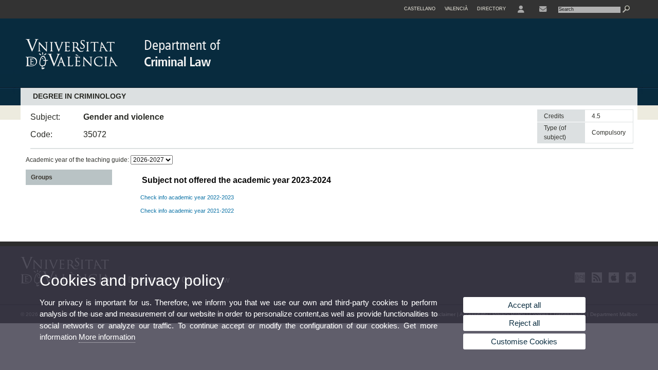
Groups (41, 177)
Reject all (524, 323)
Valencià (456, 8)
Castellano (419, 8)
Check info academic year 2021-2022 (187, 211)
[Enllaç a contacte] (542, 9)
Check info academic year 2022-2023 (187, 197)
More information (107, 336)
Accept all (524, 305)
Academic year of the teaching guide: (78, 159)
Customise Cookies (524, 341)
